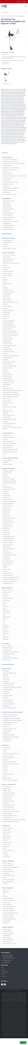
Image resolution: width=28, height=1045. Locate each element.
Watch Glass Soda (7, 747)
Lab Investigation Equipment (9, 875)
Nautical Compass (7, 556)
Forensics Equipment (7, 869)
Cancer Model (6, 677)
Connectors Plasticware (8, 850)
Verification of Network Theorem (10, 169)
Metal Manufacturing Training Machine (11, 736)
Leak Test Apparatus (7, 328)
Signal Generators (6, 788)
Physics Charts (6, 497)
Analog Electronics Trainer (8, 801)
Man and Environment (7, 524)
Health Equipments (7, 223)
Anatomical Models (6, 668)
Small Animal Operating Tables (9, 345)
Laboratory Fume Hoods (8, 402)
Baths (4, 285)
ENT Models (5, 675)
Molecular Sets (6, 846)
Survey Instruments (7, 472)
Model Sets (5, 883)
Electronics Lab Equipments (9, 784)
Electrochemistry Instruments (9, 255)
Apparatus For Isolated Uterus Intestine (11, 263)
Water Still (5, 265)
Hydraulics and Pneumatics (8, 734)
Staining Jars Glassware (8, 755)
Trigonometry (6, 631)
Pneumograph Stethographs (9, 351)
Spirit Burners (6, 759)
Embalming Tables (7, 341)
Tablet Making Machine (8, 261)
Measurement (6, 890)
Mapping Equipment (7, 929)
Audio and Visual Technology (9, 809)
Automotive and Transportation (9, 581)
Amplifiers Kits (6, 171)
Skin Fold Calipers (6, 384)
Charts (4, 485)
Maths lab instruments (8, 590)
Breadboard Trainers (7, 799)
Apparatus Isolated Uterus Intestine (10, 396)
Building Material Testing (8, 583)
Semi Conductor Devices (8, 178)
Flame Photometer (7, 257)
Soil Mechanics (6, 732)
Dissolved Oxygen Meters (8, 310)
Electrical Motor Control (8, 817)
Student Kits (5, 639)
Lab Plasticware (6, 825)
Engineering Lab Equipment (8, 468)
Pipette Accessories (7, 836)
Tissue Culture (6, 834)
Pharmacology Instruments (8, 259)
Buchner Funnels (6, 660)
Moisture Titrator (6, 316)
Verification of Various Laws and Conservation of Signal (14, 175)
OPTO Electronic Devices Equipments (11, 188)
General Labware (6, 844)
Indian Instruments (7, 435)
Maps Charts (5, 550)
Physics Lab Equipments (8, 898)
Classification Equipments (8, 213)
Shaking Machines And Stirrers (9, 419)
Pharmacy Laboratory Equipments (10, 335)
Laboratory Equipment (7, 460)
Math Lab (9, 997)
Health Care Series (7, 509)
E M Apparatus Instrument (8, 184)
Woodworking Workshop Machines (10, 714)
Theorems (5, 625)
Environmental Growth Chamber (9, 406)
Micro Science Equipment (8, 881)
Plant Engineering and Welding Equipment (11, 718)
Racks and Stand (6, 838)
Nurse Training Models (7, 701)
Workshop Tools (6, 726)
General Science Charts (8, 499)
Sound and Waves (6, 920)
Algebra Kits (5, 594)
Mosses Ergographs (7, 378)
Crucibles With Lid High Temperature (10, 658)
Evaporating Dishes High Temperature (11, 651)
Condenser (5, 772)
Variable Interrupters (7, 376)
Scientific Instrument (7, 157)
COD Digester (6, 421)
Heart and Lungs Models (8, 699)
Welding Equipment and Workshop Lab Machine (13, 720)
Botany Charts (6, 491)
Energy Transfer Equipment (8, 910)
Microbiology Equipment (8, 227)
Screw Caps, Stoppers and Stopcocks (11, 763)
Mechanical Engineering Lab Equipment (11, 577)
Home (2, 16)
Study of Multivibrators (8, 165)
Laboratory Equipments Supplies (10, 458)
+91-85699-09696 (6, 962)
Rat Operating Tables (7, 343)
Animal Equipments (7, 206)
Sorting (4, 604)
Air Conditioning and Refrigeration (10, 579)
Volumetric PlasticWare (8, 828)
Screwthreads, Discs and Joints (9, 761)
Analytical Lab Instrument (8, 252)
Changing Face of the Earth (8, 522)
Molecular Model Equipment (9, 229)
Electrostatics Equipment (8, 908)
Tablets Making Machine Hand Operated (11, 394)
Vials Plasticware (6, 830)
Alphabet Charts (6, 528)
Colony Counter (6, 314)
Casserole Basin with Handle (9, 653)
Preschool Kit (5, 244)
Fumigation (5, 404)
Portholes (5, 567)
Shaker (4, 277)
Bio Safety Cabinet (7, 400)
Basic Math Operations (8, 598)
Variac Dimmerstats (7, 786)
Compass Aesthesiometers (9, 380)
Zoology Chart (6, 493)
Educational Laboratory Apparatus (10, 451)
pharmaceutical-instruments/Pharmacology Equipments (12, 428)
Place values (5, 606)
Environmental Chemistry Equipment (10, 867)
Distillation (5, 765)
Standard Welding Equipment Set (10, 722)
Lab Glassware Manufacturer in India (20, 992)
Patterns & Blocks (6, 616)
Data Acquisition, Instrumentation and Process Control (14, 819)
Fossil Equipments (7, 935)
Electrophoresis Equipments (9, 217)
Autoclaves (5, 287)
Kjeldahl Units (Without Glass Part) (10, 302)
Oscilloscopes (6, 803)
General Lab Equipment (8, 464)
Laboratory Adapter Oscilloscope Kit (10, 780)
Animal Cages (6, 854)
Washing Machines (7, 739)
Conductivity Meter (7, 306)
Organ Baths (5, 359)
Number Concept (6, 612)
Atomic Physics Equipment (8, 900)
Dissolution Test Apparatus (8, 320)
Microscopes (22, 997)
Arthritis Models (6, 693)
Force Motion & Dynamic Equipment (10, 912)
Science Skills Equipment (8, 939)
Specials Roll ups (6, 534)
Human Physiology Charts (8, 503)
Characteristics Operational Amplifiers (11, 167)
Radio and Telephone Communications (11, 811)
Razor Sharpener (6, 476)
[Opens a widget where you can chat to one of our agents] (23, 1042)
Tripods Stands (6, 565)
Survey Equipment (7, 559)
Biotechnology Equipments (8, 209)
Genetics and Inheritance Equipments (11, 221)
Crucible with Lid (6, 656)
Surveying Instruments (8, 289)
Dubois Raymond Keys (7, 367)
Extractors (5, 768)
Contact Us (4, 976)
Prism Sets (5, 571)
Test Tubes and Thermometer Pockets (11, 753)
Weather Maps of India (7, 526)
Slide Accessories (6, 832)
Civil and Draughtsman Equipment (10, 554)
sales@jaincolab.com (7, 960)
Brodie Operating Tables (8, 339)
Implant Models (6, 681)
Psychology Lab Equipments (9, 437)
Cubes (4, 614)
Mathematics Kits (6, 592)
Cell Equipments (6, 211)
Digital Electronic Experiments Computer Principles (13, 163)
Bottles (4, 848)
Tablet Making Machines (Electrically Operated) (13, 390)
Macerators (5, 386)
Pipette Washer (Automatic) (9, 292)
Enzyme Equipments (7, 219)
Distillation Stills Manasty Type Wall (10, 449)
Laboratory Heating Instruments (9, 443)
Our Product (6, 16)
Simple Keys (5, 369)
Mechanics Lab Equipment (8, 914)
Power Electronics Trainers (8, 805)
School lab (5, 997)
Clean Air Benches (6, 398)
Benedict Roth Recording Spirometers (11, 355)
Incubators (5, 279)
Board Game (5, 633)
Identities (5, 629)
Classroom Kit (6, 637)
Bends (4, 776)
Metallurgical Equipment (8, 470)
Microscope (5, 246)
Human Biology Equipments (8, 225)
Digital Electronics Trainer (8, 794)
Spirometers (5, 353)
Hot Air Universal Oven (7, 275)
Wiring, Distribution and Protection (10, 815)
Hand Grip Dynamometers (8, 382)
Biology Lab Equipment (7, 240)
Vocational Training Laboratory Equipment (12, 712)
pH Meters (5, 304)
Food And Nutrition (7, 507)
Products (4, 970)
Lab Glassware (5, 745)
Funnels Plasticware (7, 842)
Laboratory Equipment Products (9, 248)
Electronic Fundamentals (8, 807)
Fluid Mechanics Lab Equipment (9, 481)
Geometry (5, 608)
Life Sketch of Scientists (8, 505)
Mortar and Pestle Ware (8, 647)
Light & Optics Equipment (8, 916)
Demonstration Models (8, 173)
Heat (4, 894)
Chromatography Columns (8, 774)
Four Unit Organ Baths (7, 363)
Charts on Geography (7, 520)
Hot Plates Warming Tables (8, 415)
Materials (5, 877)
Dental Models (6, 671)
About (24, 1)
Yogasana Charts (6, 515)
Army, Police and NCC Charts (9, 548)
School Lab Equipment (7, 242)
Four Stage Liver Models (8, 689)
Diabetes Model (6, 679)
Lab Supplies (5, 462)
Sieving (4, 453)
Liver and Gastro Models (8, 685)
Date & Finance (6, 627)
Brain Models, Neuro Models (8, 683)
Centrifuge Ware (6, 856)
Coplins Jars (5, 770)
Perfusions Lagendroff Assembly (10, 365)
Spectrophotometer (7, 425)
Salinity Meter (6, 308)
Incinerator (5, 474)
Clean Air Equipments (7, 283)
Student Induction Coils (8, 374)
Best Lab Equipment (7, 233)
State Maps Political (7, 552)
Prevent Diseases (6, 511)
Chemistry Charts (6, 495)
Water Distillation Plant (8, 411)
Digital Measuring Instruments (9, 190)
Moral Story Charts (7, 532)
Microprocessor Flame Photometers (10, 333)
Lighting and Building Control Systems (11, 821)
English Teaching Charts (8, 542)
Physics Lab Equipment (7, 888)
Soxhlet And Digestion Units (9, 441)
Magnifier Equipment (7, 204)
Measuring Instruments (8, 447)
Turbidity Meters (6, 312)
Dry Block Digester (7, 417)
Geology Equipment (7, 937)
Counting (5, 602)
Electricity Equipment (7, 904)
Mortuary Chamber (7, 298)
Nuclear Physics (6, 192)
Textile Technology (7, 741)
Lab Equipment (6, 873)
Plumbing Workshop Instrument (9, 728)
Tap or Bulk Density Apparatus (9, 326)
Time (4, 622)
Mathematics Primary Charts (9, 518)
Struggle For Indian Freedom (9, 536)
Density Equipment (7, 902)
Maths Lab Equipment (7, 587)
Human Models (6, 705)
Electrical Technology (7, 813)
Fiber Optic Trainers (7, 790)
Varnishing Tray (13, 16)
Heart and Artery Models (8, 695)
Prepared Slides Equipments (9, 200)
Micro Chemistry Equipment (9, 879)
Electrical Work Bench (7, 724)
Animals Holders (6, 347)
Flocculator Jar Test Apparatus (9, 331)
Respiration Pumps (7, 337)
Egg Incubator (6, 269)
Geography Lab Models (7, 927)
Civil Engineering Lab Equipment (9, 483)
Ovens (4, 409)
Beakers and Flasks (7, 778)
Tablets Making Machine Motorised (10, 392)
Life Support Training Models (9, 703)
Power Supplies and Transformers (10, 159)
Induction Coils (6, 372)
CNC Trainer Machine (7, 573)
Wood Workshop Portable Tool (9, 716)
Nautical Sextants (6, 569)
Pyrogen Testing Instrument (9, 324)
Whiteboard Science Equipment (9, 943)
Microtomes (5, 439)
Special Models (6, 691)
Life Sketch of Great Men (8, 540)
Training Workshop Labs (8, 575)
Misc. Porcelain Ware (7, 645)
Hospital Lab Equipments (8, 664)
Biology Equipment (6, 198)
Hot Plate (5, 281)
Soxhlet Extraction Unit (8, 300)
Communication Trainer (8, 796)
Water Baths (5, 413)
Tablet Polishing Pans (7, 388)
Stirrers (4, 751)
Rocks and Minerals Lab (8, 445)
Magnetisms (5, 892)
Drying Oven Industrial (7, 273)
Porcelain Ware (5, 643)
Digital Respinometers (7, 357)
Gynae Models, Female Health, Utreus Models (12, 687)
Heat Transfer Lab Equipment (9, 479)
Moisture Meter (6, 296)
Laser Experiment (6, 180)
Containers (5, 852)
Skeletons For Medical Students (9, 673)
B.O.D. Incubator (6, 267)
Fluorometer (5, 318)
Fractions (5, 618)
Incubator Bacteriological (8, 271)
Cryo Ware (5, 840)
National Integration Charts (8, 538)
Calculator (5, 596)
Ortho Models (6, 697)
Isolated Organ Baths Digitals (9, 361)
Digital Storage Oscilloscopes (9, 792)
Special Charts (6, 530)
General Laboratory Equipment (9, 423)
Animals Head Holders (7, 349)
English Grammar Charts (8, 544)
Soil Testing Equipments (8, 561)
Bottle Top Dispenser (7, 487)
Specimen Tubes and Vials (8, 757)
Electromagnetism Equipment (9, 906)
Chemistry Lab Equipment (8, 861)
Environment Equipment (8, 933)
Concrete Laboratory (7, 730)
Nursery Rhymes (6, 600)
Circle (4, 620)
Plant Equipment (6, 202)
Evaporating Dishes (7, 649)
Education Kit (5, 923)
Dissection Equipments (8, 215)
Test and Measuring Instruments (10, 194)
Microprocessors (6, 186)
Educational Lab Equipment (8, 238)
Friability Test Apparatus (8, 322)
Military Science (6, 546)
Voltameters (5, 749)
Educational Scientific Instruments (8, 993)
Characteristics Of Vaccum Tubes (10, 182)
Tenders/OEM (5, 972)
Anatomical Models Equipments (9, 707)
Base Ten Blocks (6, 610)
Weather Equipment (7, 941)
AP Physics (5, 896)
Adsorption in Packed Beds (8, 489)
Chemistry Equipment (7, 863)
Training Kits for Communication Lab (10, 161)
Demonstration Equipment (8, 865)
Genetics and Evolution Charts (9, 501)
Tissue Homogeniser (7, 294)
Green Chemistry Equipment (9, 871)
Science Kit (4, 152)
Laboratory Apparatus (7, 433)
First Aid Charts (6, 513)
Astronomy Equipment (7, 931)
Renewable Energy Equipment (9, 918)
